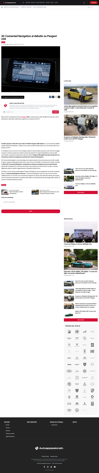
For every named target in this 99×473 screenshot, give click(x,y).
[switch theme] (84, 2)
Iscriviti (55, 112)
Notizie (28, 2)
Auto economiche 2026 (39, 7)
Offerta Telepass (26, 7)
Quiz (56, 2)
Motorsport (40, 2)
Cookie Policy (53, 456)
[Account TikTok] (51, 467)
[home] (2, 7)
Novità (33, 2)
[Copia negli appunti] (59, 97)
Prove (48, 2)
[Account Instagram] (48, 467)
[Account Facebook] (44, 467)
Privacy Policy (45, 456)
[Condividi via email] (56, 97)
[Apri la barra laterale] (23, 2)
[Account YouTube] (55, 467)
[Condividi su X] (53, 97)
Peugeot (23, 117)
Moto (52, 2)
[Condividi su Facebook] (50, 97)
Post (30, 211)
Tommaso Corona (8, 44)
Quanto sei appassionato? (12, 7)
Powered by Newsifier (49, 470)
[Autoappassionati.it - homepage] (9, 2)
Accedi (94, 2)
